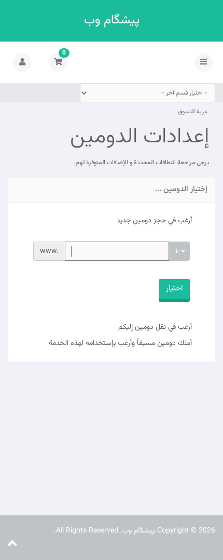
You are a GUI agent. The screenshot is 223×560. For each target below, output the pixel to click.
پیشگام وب (112, 20)
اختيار (174, 289)
